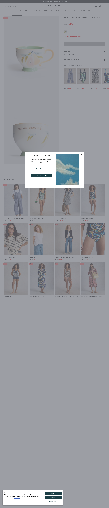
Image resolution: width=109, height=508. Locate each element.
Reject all (53, 497)
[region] (33, 497)
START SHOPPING (41, 175)
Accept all (53, 493)
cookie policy (17, 498)
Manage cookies (53, 501)
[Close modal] (81, 155)
